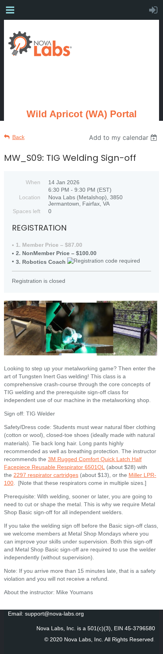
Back (18, 137)
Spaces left (26, 211)
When (33, 182)
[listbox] (124, 137)
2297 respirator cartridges (45, 475)
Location (29, 197)
